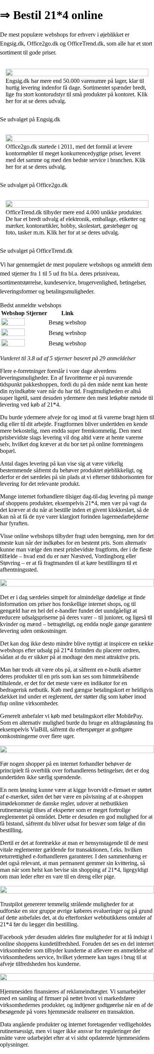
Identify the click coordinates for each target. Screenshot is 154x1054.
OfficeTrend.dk (85, 43)
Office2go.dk (42, 43)
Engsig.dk (12, 43)
